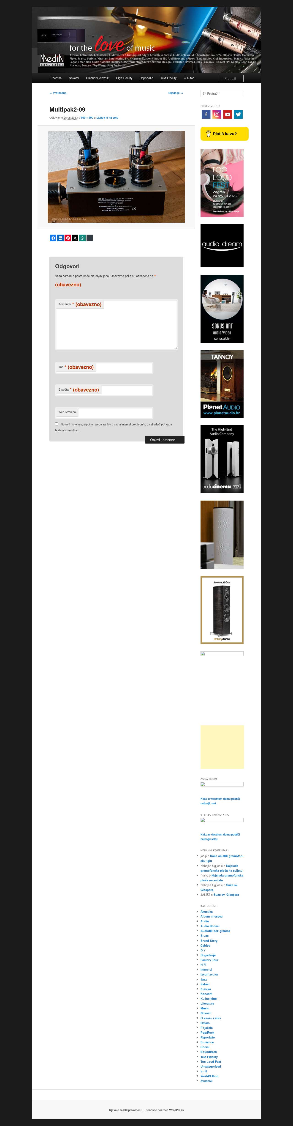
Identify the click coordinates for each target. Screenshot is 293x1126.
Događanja (208, 955)
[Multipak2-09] (116, 177)
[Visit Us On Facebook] (206, 118)
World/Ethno (209, 1076)
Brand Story (209, 940)
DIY (203, 950)
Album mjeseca (211, 916)
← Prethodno (57, 93)
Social (205, 1047)
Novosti (74, 78)
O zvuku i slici (211, 1018)
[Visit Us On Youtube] (227, 118)
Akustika (207, 911)
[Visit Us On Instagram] (216, 118)
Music (205, 1008)
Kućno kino (209, 998)
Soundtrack (209, 1051)
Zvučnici (207, 1081)
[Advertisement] (222, 747)
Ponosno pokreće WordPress (165, 1110)
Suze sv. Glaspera (226, 894)
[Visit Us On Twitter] (238, 118)
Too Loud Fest (211, 1061)
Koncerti (206, 994)
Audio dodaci (210, 926)
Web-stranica (67, 412)
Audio (205, 921)
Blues (205, 935)
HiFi (203, 964)
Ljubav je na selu (107, 117)
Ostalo (205, 1023)
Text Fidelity (168, 78)
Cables (205, 945)
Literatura (207, 1003)
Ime (76, 366)
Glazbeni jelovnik (97, 78)
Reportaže (146, 78)
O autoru (189, 78)
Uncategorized (211, 1066)
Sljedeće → (175, 93)
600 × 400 (87, 117)
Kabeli (205, 984)
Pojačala (207, 1027)
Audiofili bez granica (215, 931)
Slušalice (207, 1042)
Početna (56, 78)
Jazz (204, 979)
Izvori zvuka (209, 974)
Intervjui (206, 969)
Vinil (204, 1071)
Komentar (79, 304)
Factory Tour (209, 960)
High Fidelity (124, 78)
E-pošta (78, 389)
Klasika (206, 989)
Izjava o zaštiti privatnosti (125, 1110)
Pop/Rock (207, 1032)
